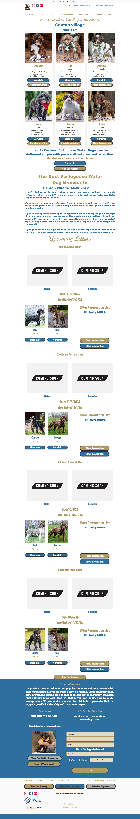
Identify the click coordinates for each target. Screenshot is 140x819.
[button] (94, 346)
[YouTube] (41, 5)
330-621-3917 (108, 5)
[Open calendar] (110, 759)
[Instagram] (33, 5)
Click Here (53, 197)
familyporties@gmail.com (82, 5)
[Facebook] (37, 5)
